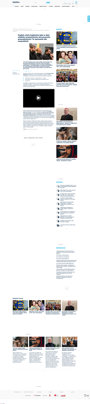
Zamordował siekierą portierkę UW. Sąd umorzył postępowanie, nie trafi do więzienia (65, 273)
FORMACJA (25, 137)
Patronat (62, 392)
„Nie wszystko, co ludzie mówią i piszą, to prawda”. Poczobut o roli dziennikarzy (65, 270)
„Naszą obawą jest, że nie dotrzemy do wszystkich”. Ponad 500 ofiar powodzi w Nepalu (65, 252)
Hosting (72, 392)
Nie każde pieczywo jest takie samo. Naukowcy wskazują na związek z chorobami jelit (64, 277)
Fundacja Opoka (17, 392)
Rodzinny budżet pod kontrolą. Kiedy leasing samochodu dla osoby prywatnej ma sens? (66, 261)
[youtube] (89, 21)
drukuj (29, 71)
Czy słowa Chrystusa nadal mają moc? (65, 263)
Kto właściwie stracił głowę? (62, 256)
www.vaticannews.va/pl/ (31, 129)
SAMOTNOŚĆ (40, 137)
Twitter (26, 71)
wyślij (31, 71)
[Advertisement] (45, 16)
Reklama (50, 392)
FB (24, 71)
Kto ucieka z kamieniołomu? (62, 255)
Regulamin (39, 392)
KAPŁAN (37, 137)
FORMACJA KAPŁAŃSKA (31, 137)
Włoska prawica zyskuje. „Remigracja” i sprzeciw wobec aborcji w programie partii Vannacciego (66, 266)
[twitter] (89, 19)
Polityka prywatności (28, 392)
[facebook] (89, 17)
